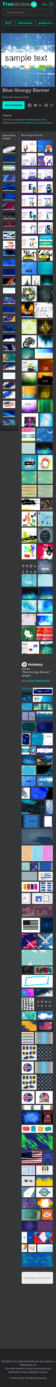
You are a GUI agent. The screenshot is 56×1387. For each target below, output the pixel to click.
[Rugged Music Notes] (29, 518)
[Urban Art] (30, 420)
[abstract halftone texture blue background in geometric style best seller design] (9, 311)
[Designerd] (45, 551)
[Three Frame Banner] (46, 241)
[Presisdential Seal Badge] (29, 566)
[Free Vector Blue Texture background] (45, 268)
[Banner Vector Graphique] (29, 462)
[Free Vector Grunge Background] (43, 310)
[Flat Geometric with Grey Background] (29, 619)
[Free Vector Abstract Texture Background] (46, 365)
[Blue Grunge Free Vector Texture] (45, 606)
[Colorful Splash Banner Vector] (30, 647)
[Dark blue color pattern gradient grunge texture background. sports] (9, 329)
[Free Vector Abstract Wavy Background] (28, 354)
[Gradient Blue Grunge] (30, 593)
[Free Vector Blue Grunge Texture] (45, 566)
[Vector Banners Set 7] (44, 354)
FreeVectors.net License (34, 122)
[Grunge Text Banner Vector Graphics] (31, 504)
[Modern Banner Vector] (28, 434)
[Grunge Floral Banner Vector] (45, 293)
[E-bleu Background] (45, 518)
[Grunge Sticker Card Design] (45, 535)
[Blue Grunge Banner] (44, 448)
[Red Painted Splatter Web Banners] (44, 633)
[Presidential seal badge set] (44, 1004)
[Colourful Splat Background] (47, 504)
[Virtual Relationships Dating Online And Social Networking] (45, 159)
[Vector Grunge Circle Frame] (28, 633)
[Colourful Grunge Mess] (29, 551)
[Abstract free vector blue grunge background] (29, 781)
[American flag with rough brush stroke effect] (9, 405)
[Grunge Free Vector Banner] (45, 255)
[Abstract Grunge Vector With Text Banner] (29, 255)
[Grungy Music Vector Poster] (27, 310)
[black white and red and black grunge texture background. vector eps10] (9, 282)
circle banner (25, 23)
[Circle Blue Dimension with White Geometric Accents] (45, 580)
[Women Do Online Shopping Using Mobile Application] (29, 159)
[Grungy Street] (26, 280)
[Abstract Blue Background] (44, 434)
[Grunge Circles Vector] (36, 280)
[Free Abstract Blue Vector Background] (30, 365)
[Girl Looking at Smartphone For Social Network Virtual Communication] (29, 173)
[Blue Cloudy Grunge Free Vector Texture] (29, 606)
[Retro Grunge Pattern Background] (29, 477)
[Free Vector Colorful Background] (29, 392)
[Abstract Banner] (45, 462)
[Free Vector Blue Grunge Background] (29, 268)
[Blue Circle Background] (46, 420)
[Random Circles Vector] (29, 293)
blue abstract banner (41, 681)
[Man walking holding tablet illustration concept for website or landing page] (45, 214)
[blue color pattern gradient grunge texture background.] (9, 198)
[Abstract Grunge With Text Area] (29, 535)
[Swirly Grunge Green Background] (29, 326)
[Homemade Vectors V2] (29, 341)
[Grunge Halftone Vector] (46, 647)
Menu (45, 4)
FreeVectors (20, 4)
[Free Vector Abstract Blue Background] (47, 280)
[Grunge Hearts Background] (28, 448)
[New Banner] (45, 619)
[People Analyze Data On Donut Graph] (45, 146)
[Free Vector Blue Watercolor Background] (46, 593)
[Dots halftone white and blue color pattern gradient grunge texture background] (9, 348)
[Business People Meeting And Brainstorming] (45, 173)
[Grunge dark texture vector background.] (27, 691)
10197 (8, 23)
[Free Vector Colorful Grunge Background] (45, 406)
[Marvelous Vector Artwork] (45, 326)
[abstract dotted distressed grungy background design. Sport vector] (9, 150)
